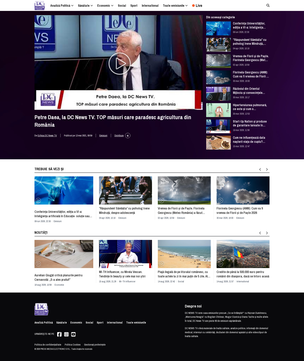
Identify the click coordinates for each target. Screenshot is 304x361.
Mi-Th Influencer (127, 281)
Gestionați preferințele (95, 344)
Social (181, 281)
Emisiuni (103, 135)
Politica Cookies (73, 344)
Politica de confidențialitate (47, 344)
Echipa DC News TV (47, 135)
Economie (59, 284)
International (243, 281)
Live (199, 5)
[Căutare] (268, 5)
